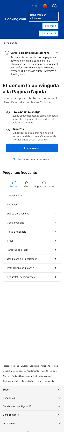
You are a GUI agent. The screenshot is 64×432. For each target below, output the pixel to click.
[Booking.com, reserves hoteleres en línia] (15, 19)
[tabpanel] (32, 236)
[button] (32, 53)
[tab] (14, 184)
